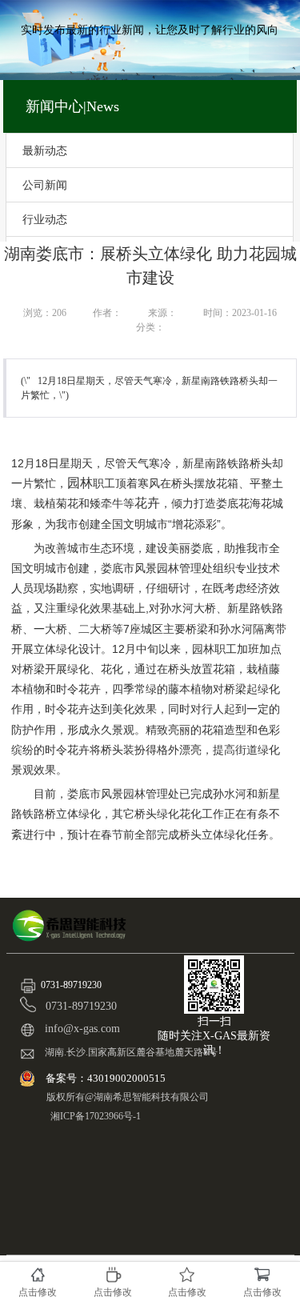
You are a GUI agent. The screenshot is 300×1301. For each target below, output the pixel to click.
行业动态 (44, 219)
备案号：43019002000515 (107, 1078)
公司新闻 (44, 184)
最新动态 (44, 150)
